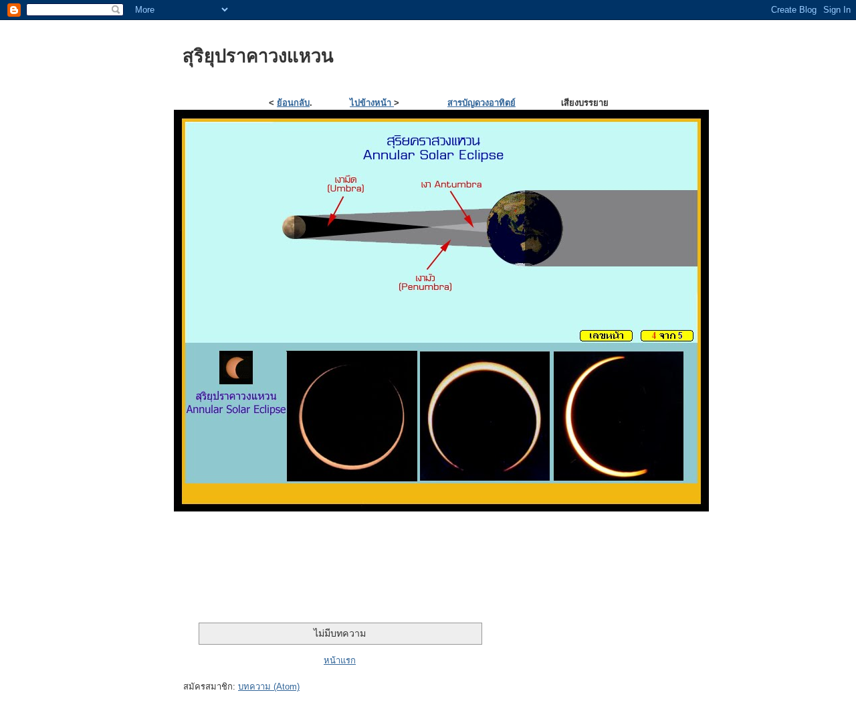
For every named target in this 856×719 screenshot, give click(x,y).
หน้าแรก (340, 660)
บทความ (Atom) (269, 687)
